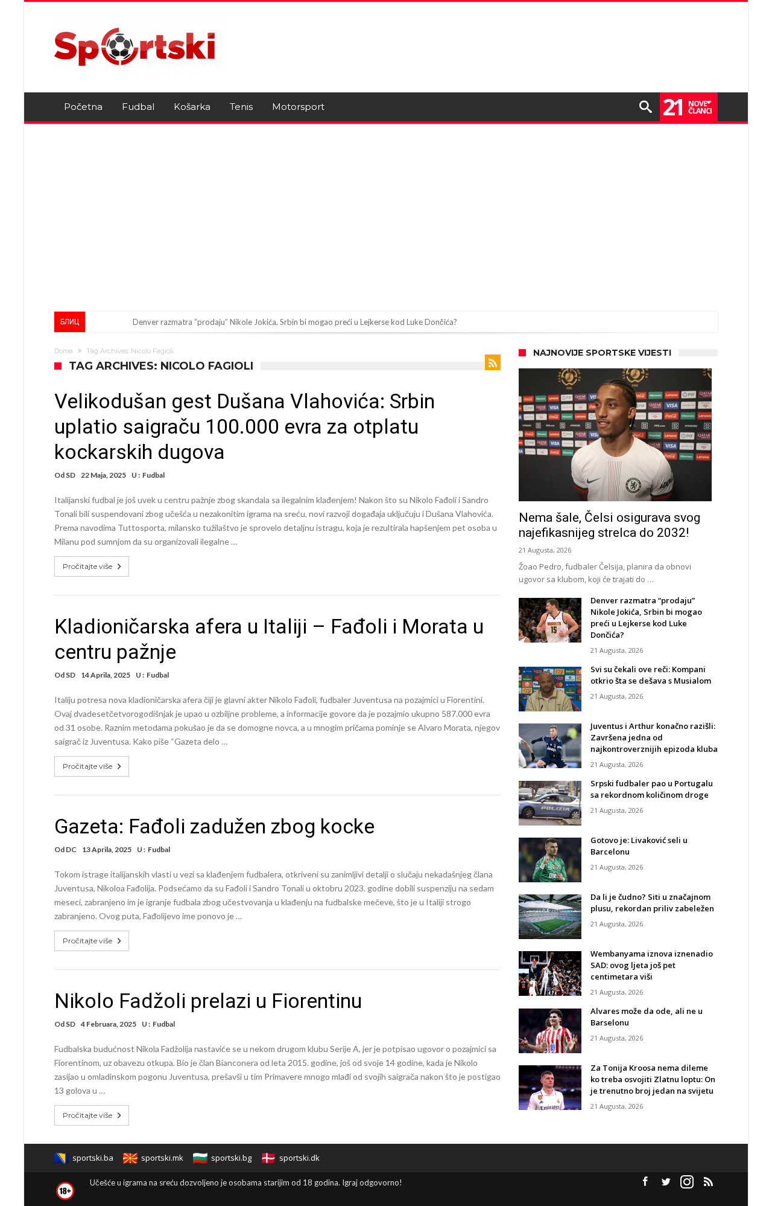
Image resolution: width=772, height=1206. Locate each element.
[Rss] (708, 1182)
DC (71, 849)
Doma (63, 351)
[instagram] (687, 1182)
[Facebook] (644, 1182)
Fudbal (153, 475)
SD (70, 475)
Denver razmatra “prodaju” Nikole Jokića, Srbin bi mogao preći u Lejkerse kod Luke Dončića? (295, 322)
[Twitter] (666, 1182)
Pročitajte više (87, 566)
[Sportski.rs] (141, 19)
